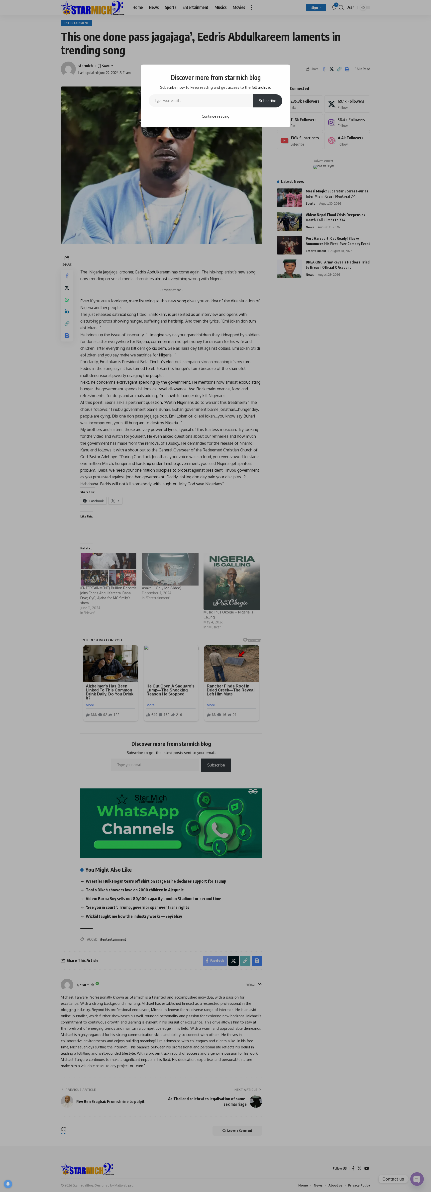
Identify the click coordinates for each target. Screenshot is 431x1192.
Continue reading (215, 116)
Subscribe (267, 100)
